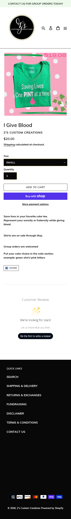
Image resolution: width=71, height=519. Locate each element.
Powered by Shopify (52, 508)
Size (6, 156)
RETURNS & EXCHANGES (24, 395)
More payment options (35, 204)
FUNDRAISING (17, 404)
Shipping (9, 144)
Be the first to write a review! (35, 336)
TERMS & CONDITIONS (22, 422)
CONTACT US (16, 431)
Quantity (9, 169)
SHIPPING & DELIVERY (22, 386)
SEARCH (12, 377)
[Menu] (65, 27)
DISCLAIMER (15, 413)
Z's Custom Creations (28, 508)
